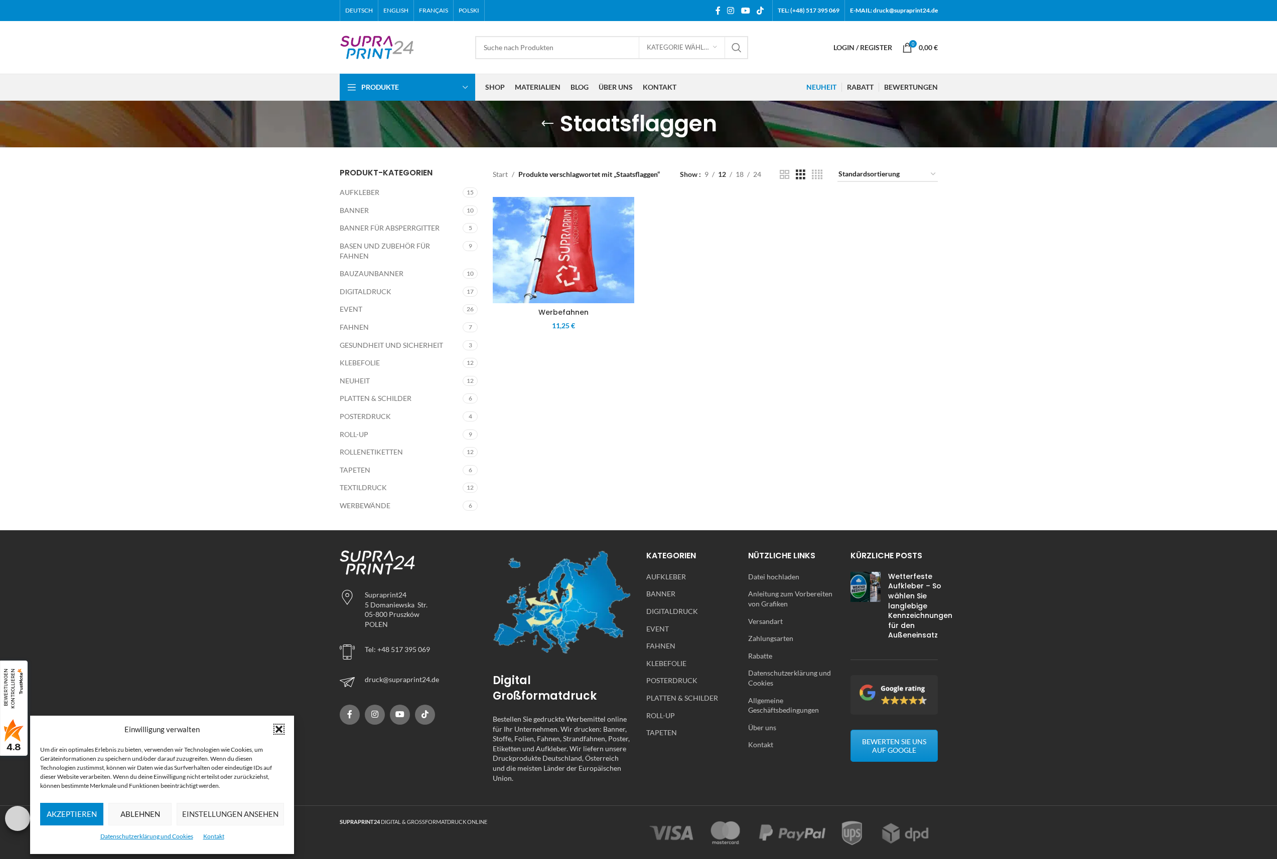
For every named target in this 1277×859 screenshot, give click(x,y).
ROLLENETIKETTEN (371, 452)
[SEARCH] (736, 47)
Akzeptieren (72, 813)
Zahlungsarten (770, 638)
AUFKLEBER (359, 192)
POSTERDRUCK (365, 416)
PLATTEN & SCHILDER (375, 398)
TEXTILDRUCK (363, 487)
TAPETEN (355, 470)
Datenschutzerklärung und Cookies (146, 836)
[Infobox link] (409, 682)
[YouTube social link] (745, 10)
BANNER (354, 210)
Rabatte (760, 656)
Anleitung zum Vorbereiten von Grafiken (790, 598)
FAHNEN (354, 327)
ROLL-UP (354, 434)
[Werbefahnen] (563, 250)
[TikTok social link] (760, 10)
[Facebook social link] (718, 10)
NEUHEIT (355, 380)
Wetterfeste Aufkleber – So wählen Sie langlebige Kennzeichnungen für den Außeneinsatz (920, 605)
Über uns (762, 727)
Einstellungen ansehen (230, 813)
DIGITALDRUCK (365, 291)
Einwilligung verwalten (17, 818)
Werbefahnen (563, 312)
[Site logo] (377, 46)
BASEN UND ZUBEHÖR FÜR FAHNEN (385, 251)
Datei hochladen (773, 576)
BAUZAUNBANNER (371, 273)
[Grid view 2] (784, 174)
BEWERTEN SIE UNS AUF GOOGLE (894, 745)
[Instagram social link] (731, 10)
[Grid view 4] (817, 174)
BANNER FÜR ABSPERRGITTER (390, 228)
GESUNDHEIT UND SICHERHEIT (391, 345)
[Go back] (547, 124)
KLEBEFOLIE (360, 362)
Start (500, 174)
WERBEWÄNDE (365, 505)
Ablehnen (140, 813)
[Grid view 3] (800, 174)
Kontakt (213, 836)
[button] (279, 729)
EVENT (351, 309)
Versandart (765, 621)
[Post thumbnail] (865, 608)
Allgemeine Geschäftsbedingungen (783, 705)
